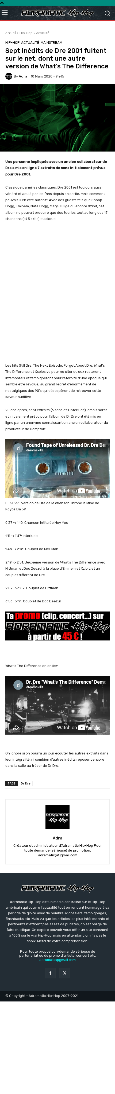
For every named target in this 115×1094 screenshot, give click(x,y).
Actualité (42, 33)
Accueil (10, 33)
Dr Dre (25, 783)
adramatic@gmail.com (57, 960)
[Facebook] (50, 973)
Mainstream (51, 42)
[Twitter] (64, 973)
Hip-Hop (26, 33)
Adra (23, 76)
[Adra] (9, 76)
